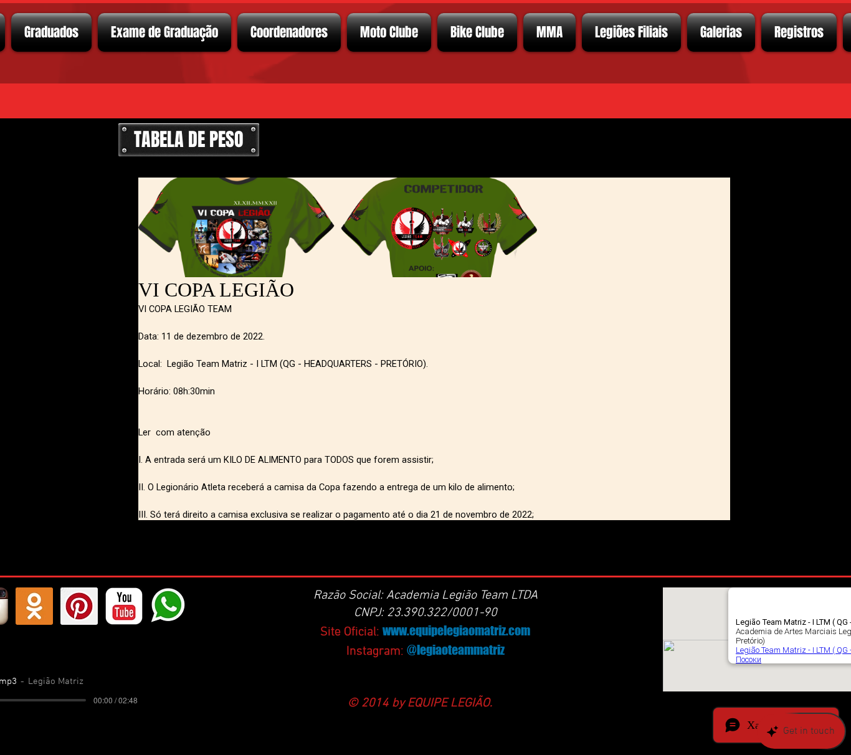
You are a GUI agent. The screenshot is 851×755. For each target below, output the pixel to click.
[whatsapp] (169, 606)
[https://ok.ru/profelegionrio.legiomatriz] (34, 606)
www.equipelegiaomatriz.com (456, 630)
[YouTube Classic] (124, 606)
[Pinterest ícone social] (79, 606)
